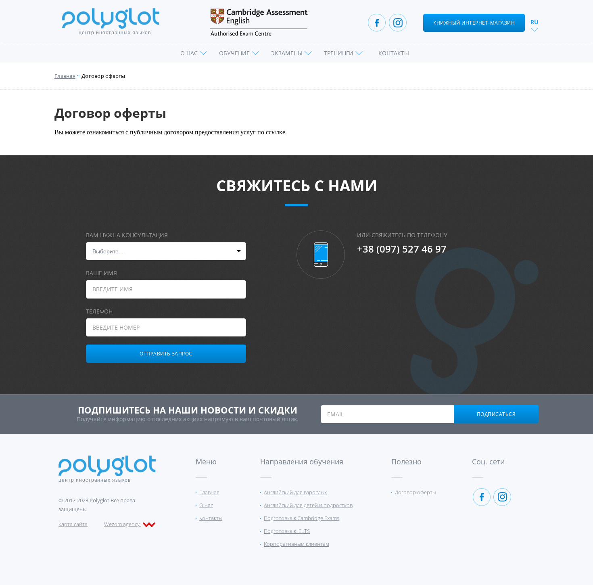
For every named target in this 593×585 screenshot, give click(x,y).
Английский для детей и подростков (308, 505)
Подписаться (496, 414)
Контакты (393, 53)
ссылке (275, 131)
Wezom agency (122, 524)
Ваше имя (101, 273)
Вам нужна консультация (127, 235)
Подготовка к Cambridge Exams (301, 518)
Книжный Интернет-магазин (474, 22)
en (535, 32)
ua (535, 41)
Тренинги (338, 53)
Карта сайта (73, 524)
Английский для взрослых (295, 492)
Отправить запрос (166, 353)
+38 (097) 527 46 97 (402, 249)
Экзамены (287, 53)
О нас (189, 53)
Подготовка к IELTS (287, 531)
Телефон (99, 311)
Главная (64, 75)
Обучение (234, 53)
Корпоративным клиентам (296, 543)
